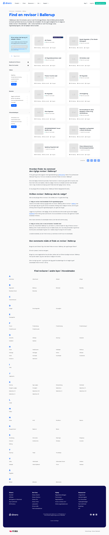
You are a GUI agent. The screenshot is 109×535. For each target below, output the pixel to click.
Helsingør (35, 352)
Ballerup (34, 288)
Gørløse (34, 340)
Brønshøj (35, 291)
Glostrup (58, 337)
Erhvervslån (35, 506)
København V (12, 394)
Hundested (82, 355)
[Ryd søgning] (27, 56)
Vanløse (81, 461)
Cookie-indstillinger (54, 520)
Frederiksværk (36, 329)
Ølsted (10, 482)
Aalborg (74, 203)
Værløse (81, 464)
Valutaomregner (82, 497)
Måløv (10, 411)
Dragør (10, 308)
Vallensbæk (35, 461)
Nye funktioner (13, 501)
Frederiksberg (59, 326)
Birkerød (58, 288)
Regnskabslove (59, 499)
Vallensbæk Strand (60, 461)
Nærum (81, 420)
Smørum (11, 441)
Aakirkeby (11, 279)
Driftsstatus (12, 504)
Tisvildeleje (58, 452)
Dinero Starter (36, 495)
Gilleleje (34, 337)
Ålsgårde (11, 473)
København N (12, 391)
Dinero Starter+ (36, 497)
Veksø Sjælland (36, 464)
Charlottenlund (12, 299)
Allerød (57, 279)
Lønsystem (35, 504)
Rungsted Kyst (12, 429)
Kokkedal (81, 385)
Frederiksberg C (83, 326)
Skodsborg (11, 438)
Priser (24, 3)
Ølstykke (35, 482)
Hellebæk (58, 349)
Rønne (57, 429)
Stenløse (58, 441)
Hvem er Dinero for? (60, 501)
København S (59, 391)
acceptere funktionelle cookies (19, 48)
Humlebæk (58, 355)
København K (82, 388)
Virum (57, 464)
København (58, 388)
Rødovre (35, 429)
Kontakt (11, 495)
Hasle (10, 349)
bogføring (31, 213)
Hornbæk (35, 355)
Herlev (57, 352)
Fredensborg (36, 326)
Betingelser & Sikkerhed (15, 499)
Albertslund (35, 279)
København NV (36, 391)
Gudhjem (11, 340)
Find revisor (11, 11)
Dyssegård (58, 308)
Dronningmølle (36, 308)
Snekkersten (35, 441)
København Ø (36, 394)
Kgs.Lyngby (35, 385)
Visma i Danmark (96, 531)
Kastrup (11, 385)
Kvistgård (35, 388)
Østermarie (58, 482)
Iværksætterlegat (83, 501)
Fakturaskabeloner (37, 508)
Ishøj (10, 367)
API (79, 508)
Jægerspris (11, 376)
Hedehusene (35, 349)
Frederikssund (12, 329)
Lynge (10, 402)
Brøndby (81, 288)
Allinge (81, 279)
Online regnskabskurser (61, 504)
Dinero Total (35, 501)
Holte (10, 355)
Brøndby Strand (13, 291)
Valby (10, 461)
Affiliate (11, 497)
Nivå (34, 420)
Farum (10, 326)
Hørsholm (35, 358)
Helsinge (11, 352)
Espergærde (12, 317)
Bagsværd (11, 288)
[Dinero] (7, 3)
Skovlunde (35, 438)
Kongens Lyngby (13, 388)
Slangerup (81, 438)
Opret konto (100, 3)
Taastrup (11, 452)
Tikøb (34, 452)
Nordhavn (58, 420)
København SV (82, 391)
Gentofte (11, 337)
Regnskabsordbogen (60, 495)
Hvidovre (11, 358)
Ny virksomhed (82, 499)
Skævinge (58, 438)
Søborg (11, 444)
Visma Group (88, 531)
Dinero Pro (35, 499)
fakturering (62, 174)
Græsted (81, 337)
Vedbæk (11, 464)
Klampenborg (59, 385)
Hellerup (81, 349)
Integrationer (81, 495)
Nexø (10, 420)
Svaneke (81, 441)
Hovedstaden (18, 11)
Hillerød (81, 352)
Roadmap (80, 506)
